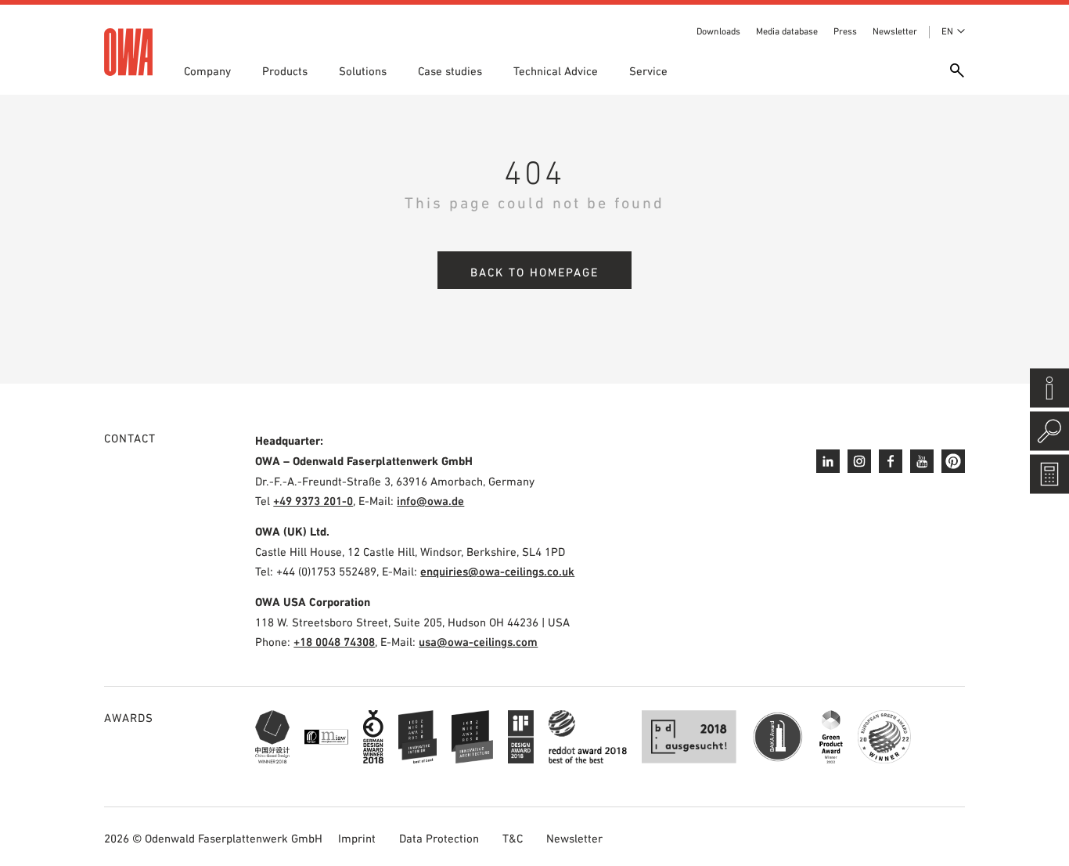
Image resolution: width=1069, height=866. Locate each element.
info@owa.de (430, 500)
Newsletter (895, 31)
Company (207, 71)
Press (845, 31)
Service (648, 71)
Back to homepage (534, 272)
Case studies (450, 71)
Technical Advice (555, 71)
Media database (787, 31)
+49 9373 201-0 (313, 500)
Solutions (363, 71)
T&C (512, 838)
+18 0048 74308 (334, 641)
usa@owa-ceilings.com (478, 641)
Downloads (718, 31)
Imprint (357, 838)
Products (285, 71)
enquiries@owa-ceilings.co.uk (497, 571)
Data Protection (439, 838)
